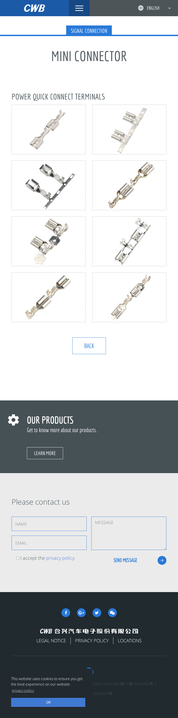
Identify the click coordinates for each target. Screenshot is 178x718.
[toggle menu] (79, 8)
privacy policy (60, 558)
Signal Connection (89, 31)
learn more (45, 453)
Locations (130, 640)
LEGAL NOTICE (51, 640)
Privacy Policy (92, 640)
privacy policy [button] (23, 690)
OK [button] (48, 702)
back (89, 345)
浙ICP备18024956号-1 (138, 683)
